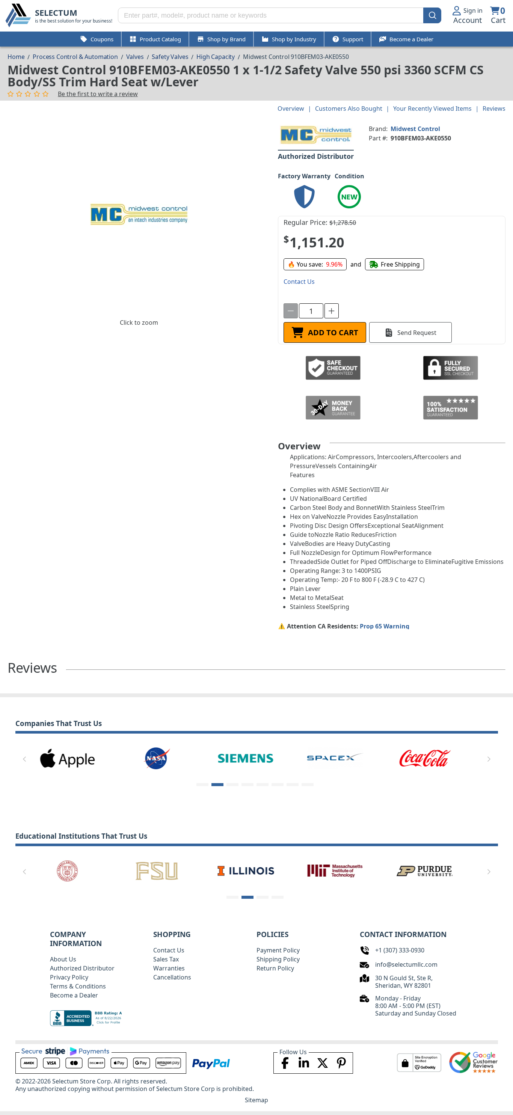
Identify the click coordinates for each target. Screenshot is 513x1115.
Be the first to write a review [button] (98, 94)
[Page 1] (202, 784)
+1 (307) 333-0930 (399, 950)
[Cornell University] (67, 870)
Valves (135, 57)
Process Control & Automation (75, 57)
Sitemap (256, 1100)
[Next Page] (489, 759)
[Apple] (67, 757)
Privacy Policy (69, 977)
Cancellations (172, 977)
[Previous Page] (24, 759)
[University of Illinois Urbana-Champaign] (246, 870)
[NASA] (156, 757)
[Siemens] (246, 757)
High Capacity (215, 57)
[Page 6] (278, 784)
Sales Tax (166, 959)
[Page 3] (232, 784)
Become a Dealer (74, 995)
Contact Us (168, 950)
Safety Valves (170, 57)
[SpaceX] (335, 757)
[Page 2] (217, 784)
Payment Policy (278, 950)
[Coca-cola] (425, 757)
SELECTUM (56, 12)
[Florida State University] (156, 870)
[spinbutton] (311, 310)
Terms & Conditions (78, 986)
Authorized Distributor (82, 968)
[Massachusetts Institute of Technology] (335, 870)
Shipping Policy (278, 959)
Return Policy (275, 968)
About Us (63, 959)
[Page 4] (247, 784)
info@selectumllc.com (406, 964)
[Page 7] (293, 784)
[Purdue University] (425, 870)
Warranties (169, 968)
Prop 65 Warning (384, 626)
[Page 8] (308, 784)
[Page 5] (262, 784)
